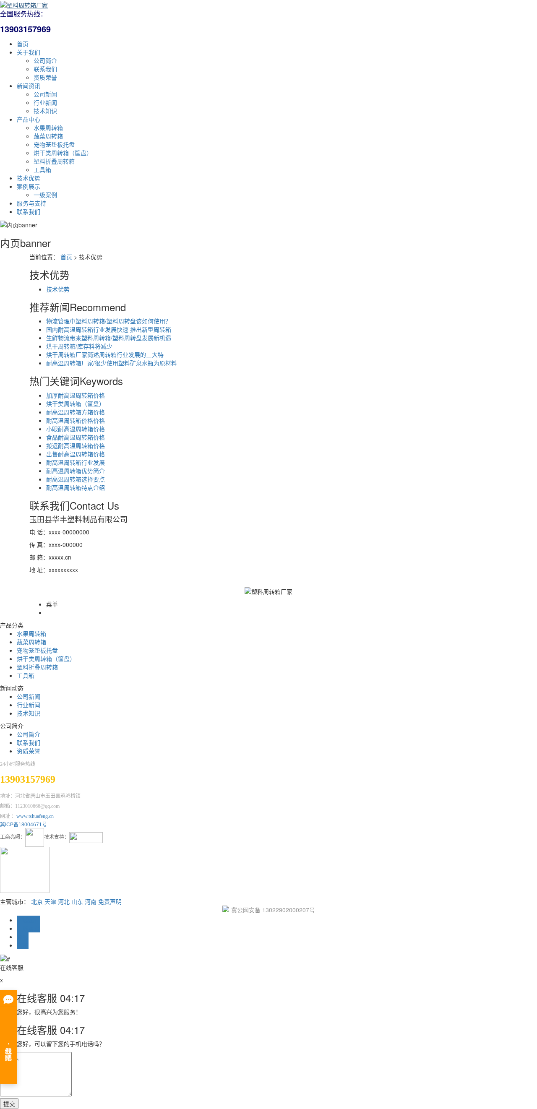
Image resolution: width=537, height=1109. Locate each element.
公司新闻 (45, 94)
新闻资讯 (28, 85)
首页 (23, 43)
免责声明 (110, 901)
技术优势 (28, 178)
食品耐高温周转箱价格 (75, 437)
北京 (37, 901)
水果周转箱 (48, 127)
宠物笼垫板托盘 (54, 144)
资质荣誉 (45, 77)
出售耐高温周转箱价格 (75, 454)
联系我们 (45, 69)
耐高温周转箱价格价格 (75, 420)
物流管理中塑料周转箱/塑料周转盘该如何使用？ (108, 321)
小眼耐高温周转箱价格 (75, 428)
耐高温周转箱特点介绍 (75, 487)
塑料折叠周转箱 (54, 161)
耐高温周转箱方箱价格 (75, 412)
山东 (77, 901)
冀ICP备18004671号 (23, 825)
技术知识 (45, 111)
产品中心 (28, 119)
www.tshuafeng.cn (35, 816)
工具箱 (42, 169)
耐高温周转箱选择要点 (75, 479)
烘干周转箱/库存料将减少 (79, 346)
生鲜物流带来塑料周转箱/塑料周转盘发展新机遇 (108, 337)
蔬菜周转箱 (48, 136)
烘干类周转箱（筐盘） (63, 152)
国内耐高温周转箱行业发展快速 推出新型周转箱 (108, 329)
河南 (90, 901)
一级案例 (45, 194)
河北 (64, 901)
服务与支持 (31, 203)
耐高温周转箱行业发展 (75, 462)
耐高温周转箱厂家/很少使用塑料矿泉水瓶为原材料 (111, 363)
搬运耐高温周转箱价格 (75, 445)
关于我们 (28, 52)
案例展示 (28, 186)
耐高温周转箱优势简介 (75, 470)
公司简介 (45, 60)
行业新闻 (45, 102)
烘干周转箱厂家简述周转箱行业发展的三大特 (105, 354)
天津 (50, 901)
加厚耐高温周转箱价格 (75, 395)
